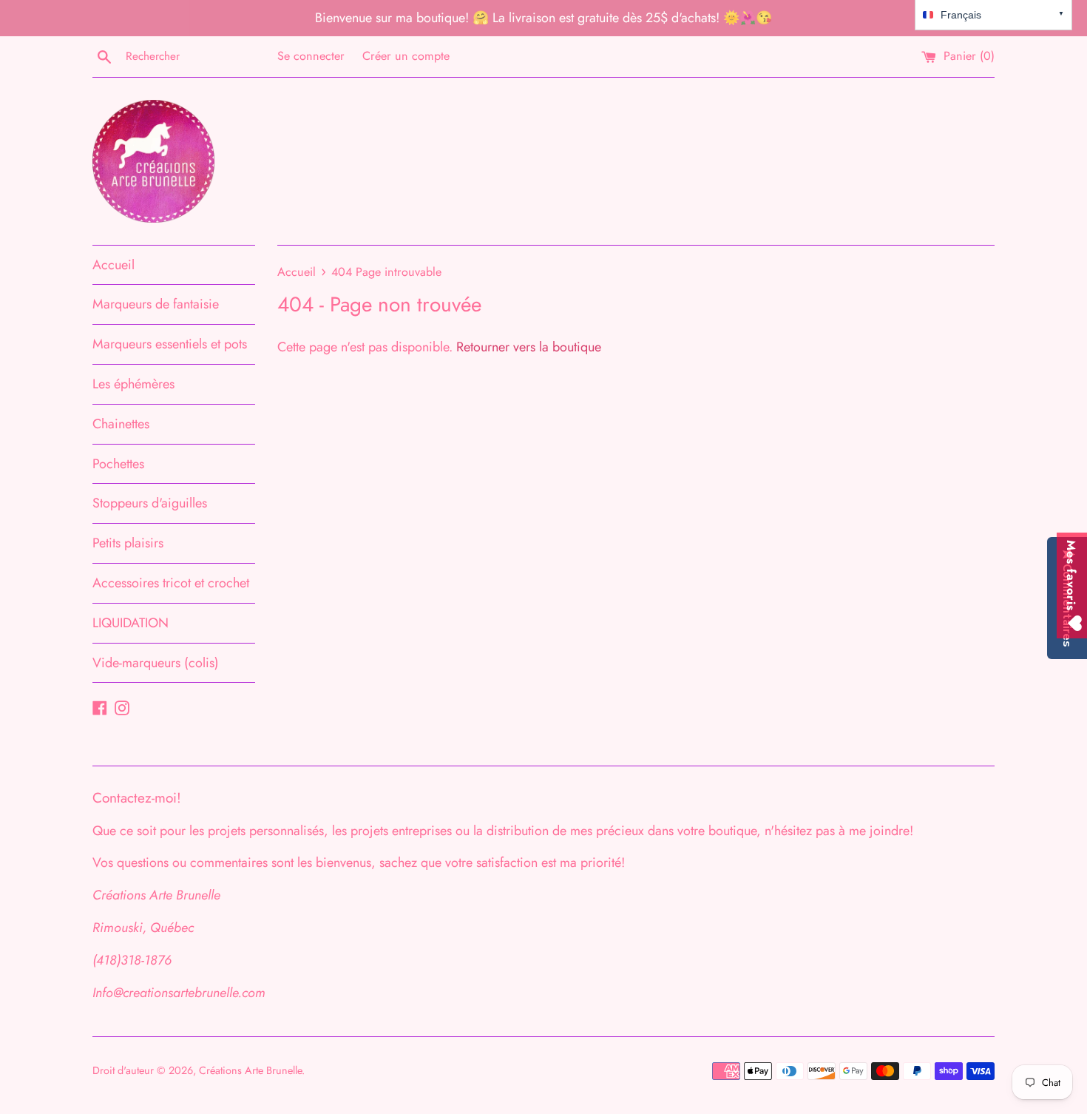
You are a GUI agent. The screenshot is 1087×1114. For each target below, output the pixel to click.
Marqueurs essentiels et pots (169, 344)
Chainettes (120, 423)
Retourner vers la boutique (528, 347)
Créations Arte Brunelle (250, 1070)
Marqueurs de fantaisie (155, 304)
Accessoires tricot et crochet (170, 583)
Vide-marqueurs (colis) (155, 662)
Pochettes (118, 463)
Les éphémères (133, 384)
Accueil (113, 264)
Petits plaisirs (127, 543)
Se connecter (311, 55)
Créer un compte (406, 55)
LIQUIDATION (130, 622)
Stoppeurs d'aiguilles (149, 503)
